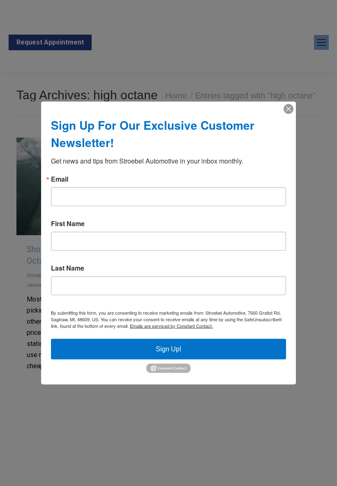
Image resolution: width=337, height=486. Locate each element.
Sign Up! (168, 349)
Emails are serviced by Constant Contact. (171, 325)
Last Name (67, 268)
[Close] (288, 109)
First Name (68, 223)
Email (59, 179)
